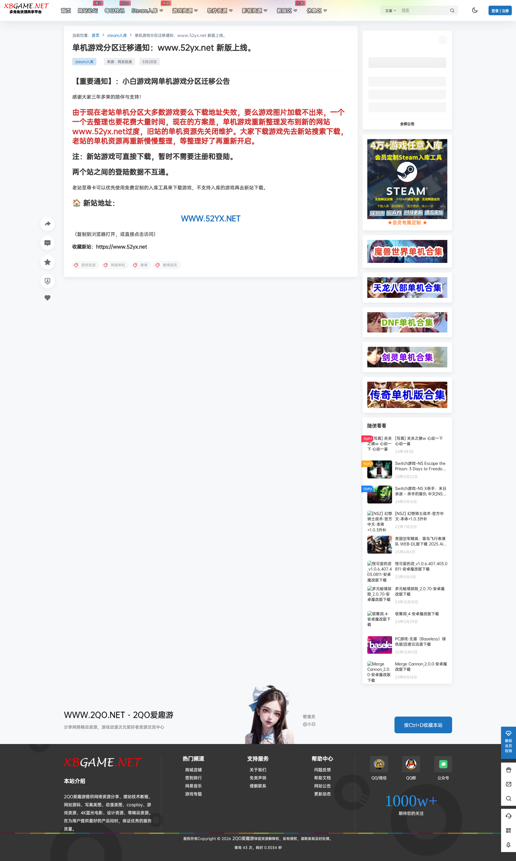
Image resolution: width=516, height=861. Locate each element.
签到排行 (193, 777)
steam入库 (117, 35)
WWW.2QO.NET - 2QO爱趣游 (118, 714)
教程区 (290, 7)
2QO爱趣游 (242, 838)
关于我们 (258, 769)
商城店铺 (193, 769)
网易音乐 (193, 785)
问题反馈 (322, 769)
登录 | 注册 (500, 11)
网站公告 (322, 785)
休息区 (314, 10)
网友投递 (125, 61)
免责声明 (258, 777)
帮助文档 (322, 777)
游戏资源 (182, 10)
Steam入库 (150, 7)
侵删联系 (258, 785)
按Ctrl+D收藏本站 (423, 725)
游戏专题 (193, 794)
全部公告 (407, 123)
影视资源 (252, 10)
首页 (95, 35)
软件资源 (217, 10)
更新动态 (322, 794)
